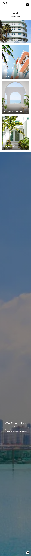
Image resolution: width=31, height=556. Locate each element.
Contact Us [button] (15, 437)
